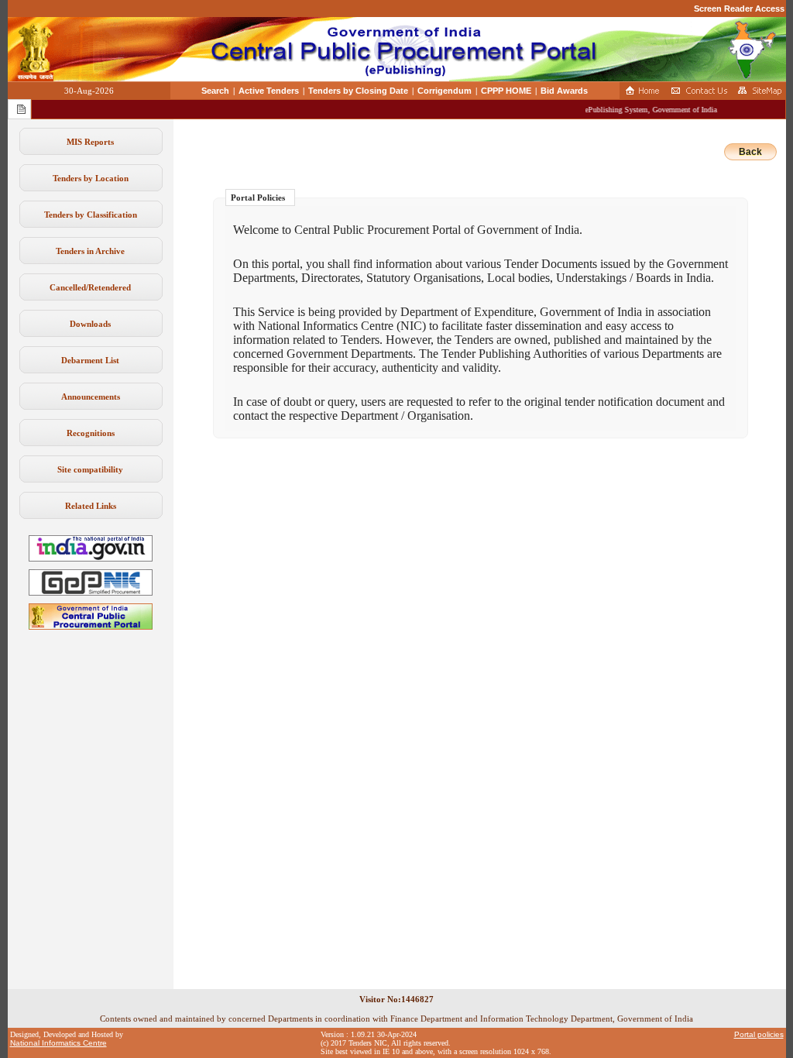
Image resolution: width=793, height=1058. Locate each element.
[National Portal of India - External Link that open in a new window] (91, 558)
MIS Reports (90, 141)
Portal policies (759, 1034)
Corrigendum (444, 90)
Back (750, 151)
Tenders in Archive (90, 251)
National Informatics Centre (58, 1043)
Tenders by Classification (90, 214)
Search (215, 90)
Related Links (90, 505)
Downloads (90, 323)
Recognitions (91, 433)
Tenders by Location (91, 178)
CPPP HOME (506, 90)
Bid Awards (564, 90)
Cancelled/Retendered (90, 287)
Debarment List (90, 360)
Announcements (90, 396)
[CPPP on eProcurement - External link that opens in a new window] (91, 626)
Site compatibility (90, 469)
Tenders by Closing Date (358, 90)
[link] (91, 592)
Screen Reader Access (739, 8)
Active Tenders (269, 90)
